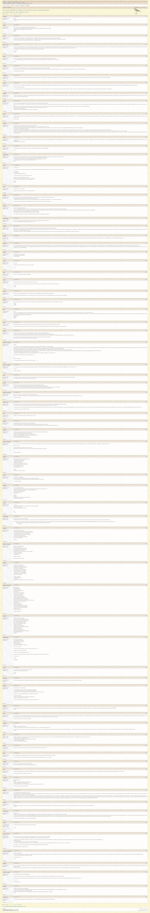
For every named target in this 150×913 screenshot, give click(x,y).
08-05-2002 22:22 (17, 713)
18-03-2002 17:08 (17, 291)
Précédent (6, 13)
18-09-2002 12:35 (17, 833)
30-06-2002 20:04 (17, 790)
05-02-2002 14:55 (17, 65)
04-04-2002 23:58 (17, 705)
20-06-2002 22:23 (17, 777)
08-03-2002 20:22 (17, 218)
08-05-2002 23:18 (17, 722)
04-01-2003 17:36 (17, 896)
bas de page (19, 13)
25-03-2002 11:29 (17, 543)
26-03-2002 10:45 (17, 585)
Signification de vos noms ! (24, 12)
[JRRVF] (27, 5)
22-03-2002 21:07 (17, 474)
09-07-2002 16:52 (17, 810)
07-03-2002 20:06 (17, 165)
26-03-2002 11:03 (17, 615)
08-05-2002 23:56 (17, 734)
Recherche (12, 5)
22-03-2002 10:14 (17, 441)
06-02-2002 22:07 (17, 82)
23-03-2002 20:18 (17, 516)
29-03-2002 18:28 (17, 678)
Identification (22, 5)
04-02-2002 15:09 (17, 35)
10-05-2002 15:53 (17, 761)
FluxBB (143, 910)
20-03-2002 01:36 (17, 375)
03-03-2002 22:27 (17, 146)
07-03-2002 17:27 (17, 154)
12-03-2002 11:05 (17, 272)
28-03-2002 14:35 (17, 667)
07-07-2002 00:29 (17, 802)
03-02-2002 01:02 (17, 25)
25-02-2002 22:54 (17, 100)
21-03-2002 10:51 (17, 401)
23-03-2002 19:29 (17, 502)
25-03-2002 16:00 (17, 562)
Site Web (5, 829)
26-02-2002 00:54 (17, 113)
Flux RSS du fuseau (144, 908)
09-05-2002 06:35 (17, 745)
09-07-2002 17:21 (17, 822)
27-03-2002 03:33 (17, 637)
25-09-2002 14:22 (17, 872)
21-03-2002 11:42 (17, 413)
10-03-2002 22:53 (17, 252)
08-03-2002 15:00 (17, 205)
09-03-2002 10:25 (17, 225)
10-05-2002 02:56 (17, 753)
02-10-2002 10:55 (17, 886)
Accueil (4, 5)
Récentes (140, 7)
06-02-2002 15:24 (17, 75)
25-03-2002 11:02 (17, 528)
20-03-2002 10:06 (17, 330)
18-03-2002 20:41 (17, 299)
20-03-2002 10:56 (17, 342)
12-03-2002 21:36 (17, 279)
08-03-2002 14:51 (17, 195)
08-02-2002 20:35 (17, 93)
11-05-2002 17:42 (17, 769)
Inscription (17, 5)
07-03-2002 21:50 (17, 186)
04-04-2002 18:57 (17, 685)
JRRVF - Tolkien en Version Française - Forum (13, 2)
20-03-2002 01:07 (17, 364)
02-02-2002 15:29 (17, 16)
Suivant (15, 13)
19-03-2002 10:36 (17, 322)
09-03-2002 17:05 (17, 235)
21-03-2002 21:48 (17, 420)
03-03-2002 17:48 (17, 137)
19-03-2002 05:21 (17, 309)
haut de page (20, 904)
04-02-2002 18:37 (17, 44)
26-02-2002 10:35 (17, 123)
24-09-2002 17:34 (17, 863)
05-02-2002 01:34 (17, 56)
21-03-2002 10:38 (17, 392)
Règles (8, 5)
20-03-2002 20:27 (17, 382)
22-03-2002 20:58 (17, 456)
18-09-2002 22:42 (17, 850)
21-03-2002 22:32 (17, 429)
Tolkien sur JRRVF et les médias (12, 12)
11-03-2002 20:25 (17, 260)
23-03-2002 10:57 (17, 485)
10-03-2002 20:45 (17, 243)
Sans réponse (144, 7)
